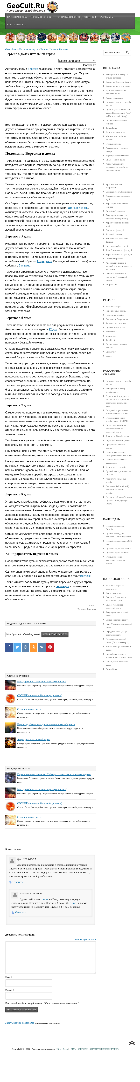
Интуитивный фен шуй (117, 246)
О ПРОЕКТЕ (94, 1049)
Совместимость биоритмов (119, 192)
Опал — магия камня (115, 159)
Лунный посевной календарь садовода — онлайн (117, 560)
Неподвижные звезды (116, 311)
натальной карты (77, 207)
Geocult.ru (11, 49)
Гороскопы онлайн (115, 315)
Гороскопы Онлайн (42, 17)
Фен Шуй (110, 340)
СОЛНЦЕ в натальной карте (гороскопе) (39, 695)
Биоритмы (111, 336)
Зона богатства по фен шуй (119, 250)
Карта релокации (114, 593)
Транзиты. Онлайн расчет (118, 436)
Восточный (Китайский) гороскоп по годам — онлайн (117, 489)
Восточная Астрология (117, 319)
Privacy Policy (62, 1049)
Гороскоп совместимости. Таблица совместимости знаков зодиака (54, 774)
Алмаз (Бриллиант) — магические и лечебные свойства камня (117, 167)
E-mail (9, 990)
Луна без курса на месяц (117, 552)
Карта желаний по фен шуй (119, 254)
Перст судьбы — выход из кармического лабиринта (46, 724)
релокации (62, 586)
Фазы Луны (111, 128)
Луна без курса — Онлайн (118, 548)
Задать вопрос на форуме (19, 1022)
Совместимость (16, 24)
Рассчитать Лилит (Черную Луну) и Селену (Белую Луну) (119, 500)
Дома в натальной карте (117, 620)
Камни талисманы (114, 98)
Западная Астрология (116, 323)
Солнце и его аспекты (29, 709)
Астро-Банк (111, 284)
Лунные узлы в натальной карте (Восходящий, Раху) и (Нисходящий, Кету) (118, 112)
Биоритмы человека (115, 132)
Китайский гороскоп (115, 211)
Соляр (109, 356)
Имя (8, 977)
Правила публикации (84, 939)
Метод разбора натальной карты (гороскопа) (42, 681)
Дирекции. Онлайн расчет (118, 440)
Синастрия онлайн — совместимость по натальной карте (116, 428)
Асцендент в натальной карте (33, 739)
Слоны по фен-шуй (115, 230)
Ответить (17, 882)
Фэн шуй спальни (114, 234)
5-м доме (24, 265)
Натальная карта (17, 17)
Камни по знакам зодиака (118, 86)
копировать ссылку (55, 634)
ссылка (44, 899)
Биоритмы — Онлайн (116, 467)
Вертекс (33, 68)
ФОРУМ (72, 1049)
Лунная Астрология (68, 17)
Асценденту (44, 261)
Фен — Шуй (89, 17)
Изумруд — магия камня (117, 155)
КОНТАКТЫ (83, 1049)
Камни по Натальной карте (118, 82)
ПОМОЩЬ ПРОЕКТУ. (110, 1049)
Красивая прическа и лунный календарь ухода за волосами (119, 266)
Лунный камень (113, 144)
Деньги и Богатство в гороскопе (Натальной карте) (116, 277)
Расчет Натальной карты (54, 49)
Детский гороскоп (114, 258)
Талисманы (106, 17)
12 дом (53, 329)
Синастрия (111, 351)
